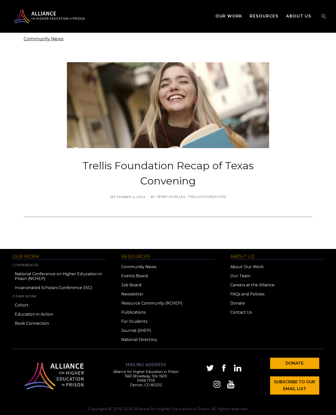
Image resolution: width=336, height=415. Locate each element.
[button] (232, 16)
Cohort (22, 305)
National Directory (139, 339)
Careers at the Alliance (252, 285)
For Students (134, 321)
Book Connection (32, 323)
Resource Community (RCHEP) (152, 303)
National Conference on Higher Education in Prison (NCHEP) (58, 276)
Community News (43, 39)
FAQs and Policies (247, 294)
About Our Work (247, 266)
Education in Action (34, 314)
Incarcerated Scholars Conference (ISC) (53, 287)
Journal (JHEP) (136, 330)
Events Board (134, 276)
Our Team (240, 276)
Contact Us (241, 312)
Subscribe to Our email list (294, 385)
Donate (237, 303)
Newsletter (132, 294)
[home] (49, 16)
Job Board (131, 285)
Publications (133, 312)
